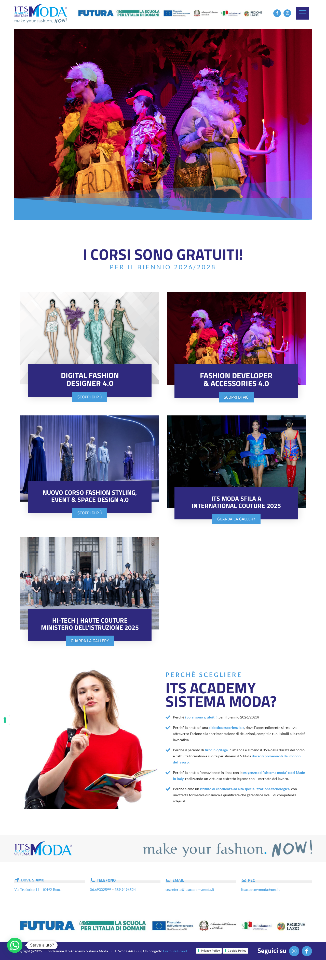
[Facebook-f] (307, 951)
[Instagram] (287, 13)
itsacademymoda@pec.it (260, 889)
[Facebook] (277, 13)
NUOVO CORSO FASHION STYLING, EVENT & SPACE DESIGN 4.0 (90, 496)
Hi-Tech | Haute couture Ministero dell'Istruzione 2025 (90, 624)
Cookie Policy (237, 950)
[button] (23, 123)
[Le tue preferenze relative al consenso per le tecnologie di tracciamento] (5, 720)
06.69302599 (100, 889)
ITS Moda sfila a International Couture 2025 (236, 502)
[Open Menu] (302, 13)
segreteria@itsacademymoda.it (190, 889)
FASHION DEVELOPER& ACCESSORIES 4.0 (236, 379)
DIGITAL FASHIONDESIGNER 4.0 (90, 379)
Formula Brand (175, 951)
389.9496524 (125, 889)
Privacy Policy (210, 950)
